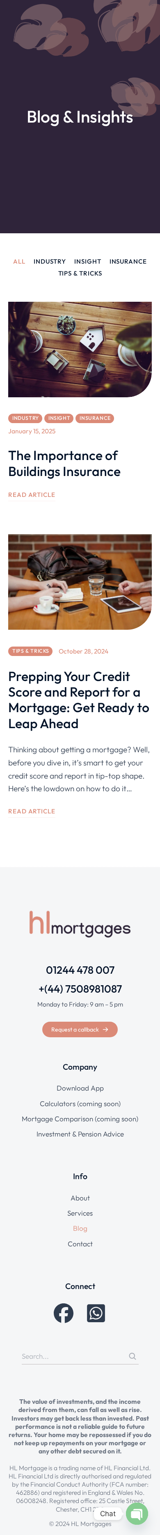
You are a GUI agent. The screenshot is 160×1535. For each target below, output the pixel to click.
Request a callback (75, 1029)
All (19, 261)
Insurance (128, 261)
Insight (87, 261)
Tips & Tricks (80, 273)
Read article (31, 495)
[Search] (132, 1356)
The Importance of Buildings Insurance (64, 463)
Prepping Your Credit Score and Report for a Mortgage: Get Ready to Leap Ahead (78, 699)
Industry (50, 261)
